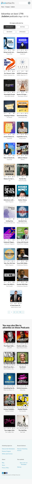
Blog (3, 462)
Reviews (9, 31)
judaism (13, 6)
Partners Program (6, 451)
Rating (22, 27)
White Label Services (7, 453)
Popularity (9, 27)
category (7, 6)
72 (20, 312)
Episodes (22, 31)
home (2, 6)
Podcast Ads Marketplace (8, 448)
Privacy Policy (5, 467)
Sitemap (19, 467)
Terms (3, 465)
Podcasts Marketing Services (22, 449)
